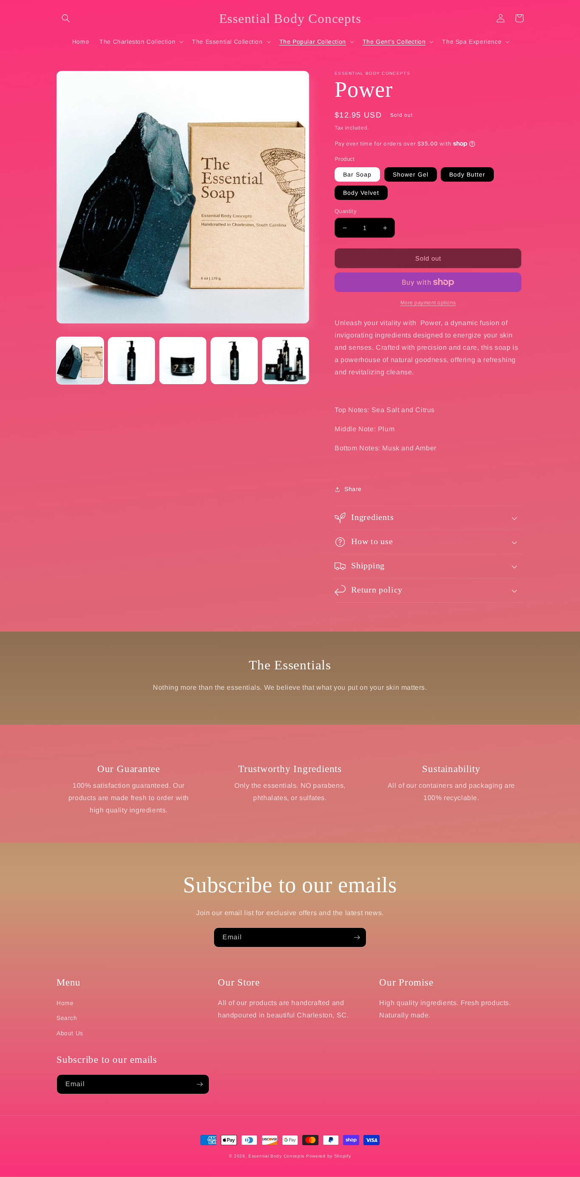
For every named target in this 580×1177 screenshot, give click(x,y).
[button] (65, 18)
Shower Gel (410, 174)
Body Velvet (361, 192)
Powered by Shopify (328, 1156)
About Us (69, 1033)
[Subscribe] (356, 937)
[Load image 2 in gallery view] (131, 360)
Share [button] (353, 489)
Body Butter (467, 174)
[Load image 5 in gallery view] (285, 360)
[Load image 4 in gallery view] (234, 360)
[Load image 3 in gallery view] (182, 360)
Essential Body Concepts (276, 1156)
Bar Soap (357, 174)
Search (66, 1017)
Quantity (346, 211)
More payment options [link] (428, 303)
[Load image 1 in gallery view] (80, 360)
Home (64, 1003)
